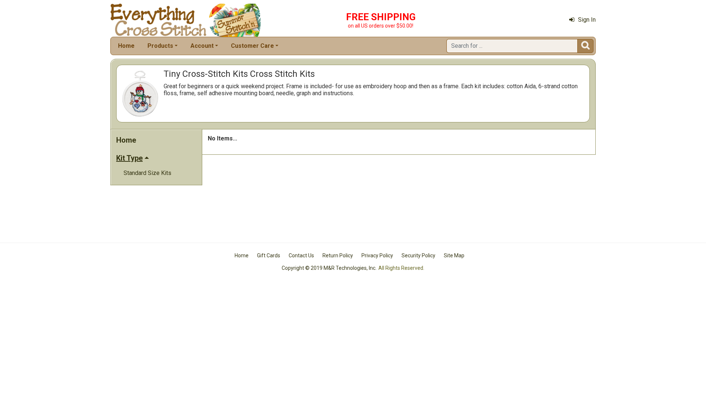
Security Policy (418, 255)
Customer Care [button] (252, 45)
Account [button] (202, 45)
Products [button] (160, 45)
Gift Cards (268, 255)
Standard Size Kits (147, 172)
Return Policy (337, 255)
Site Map (454, 255)
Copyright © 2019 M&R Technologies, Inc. (329, 268)
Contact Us (301, 255)
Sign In (587, 19)
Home (126, 45)
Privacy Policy (377, 255)
